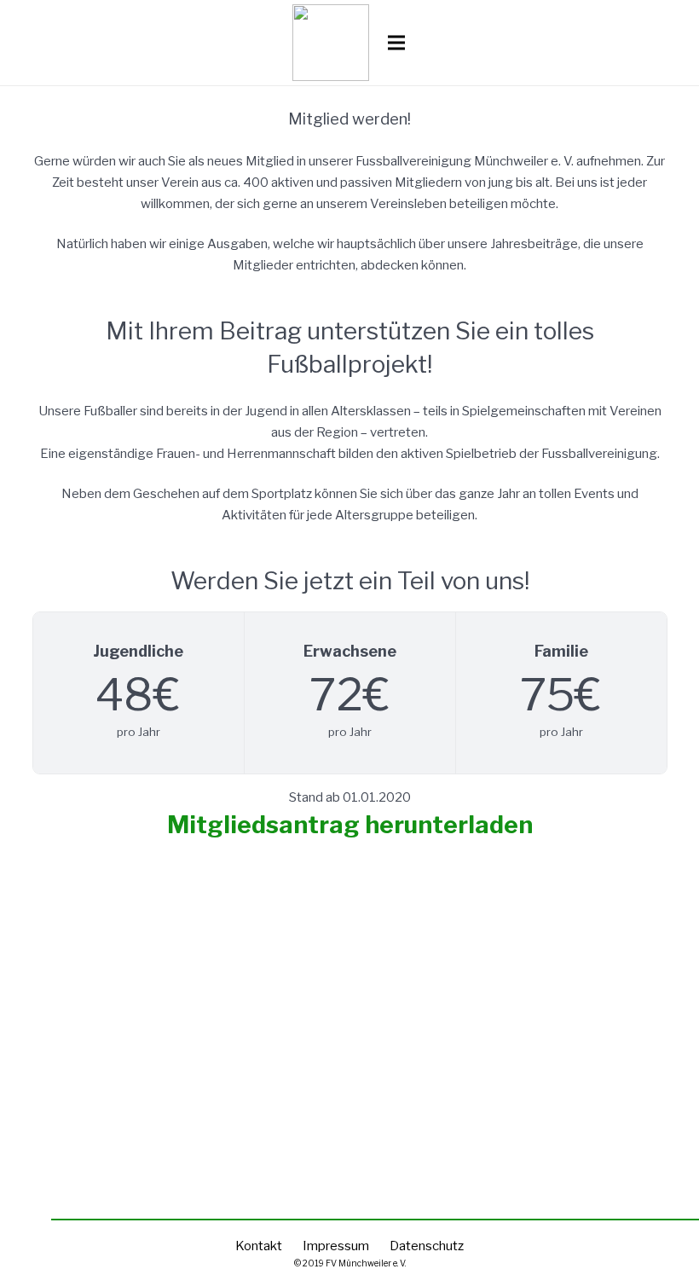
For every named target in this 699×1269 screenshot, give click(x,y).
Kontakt (258, 1246)
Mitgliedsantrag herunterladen (350, 824)
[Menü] (396, 42)
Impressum (336, 1246)
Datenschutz (427, 1246)
